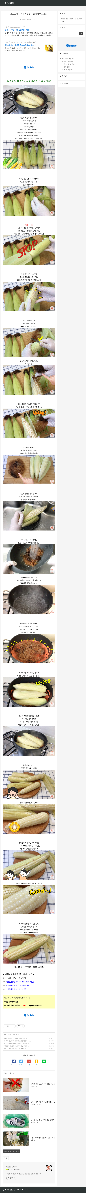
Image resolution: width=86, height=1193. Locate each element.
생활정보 (24, 19)
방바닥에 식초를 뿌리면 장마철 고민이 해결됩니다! (16, 1041)
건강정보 (68, 70)
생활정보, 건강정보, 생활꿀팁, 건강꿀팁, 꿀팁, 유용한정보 (23, 1174)
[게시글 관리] (13, 1026)
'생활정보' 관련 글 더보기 (11, 1151)
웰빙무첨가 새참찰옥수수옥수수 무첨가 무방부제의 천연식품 (22, 45)
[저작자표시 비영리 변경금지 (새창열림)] (27, 1026)
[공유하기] (10, 1026)
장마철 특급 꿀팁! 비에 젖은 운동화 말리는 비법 (15, 1043)
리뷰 (66, 67)
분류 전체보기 (67, 59)
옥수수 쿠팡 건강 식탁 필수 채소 (17, 30)
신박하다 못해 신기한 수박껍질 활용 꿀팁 (14, 1048)
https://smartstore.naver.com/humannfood (18, 42)
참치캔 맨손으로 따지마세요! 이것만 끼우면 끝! (15, 1038)
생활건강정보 (8, 2)
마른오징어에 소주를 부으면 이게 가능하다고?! (15, 1046)
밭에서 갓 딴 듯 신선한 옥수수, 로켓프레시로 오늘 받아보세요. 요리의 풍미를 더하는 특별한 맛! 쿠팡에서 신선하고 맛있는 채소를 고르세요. (29, 34)
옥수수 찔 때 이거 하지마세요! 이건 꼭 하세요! (28, 14)
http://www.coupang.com (13, 27)
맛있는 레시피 (69, 64)
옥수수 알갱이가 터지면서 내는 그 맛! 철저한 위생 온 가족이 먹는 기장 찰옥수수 (22, 49)
